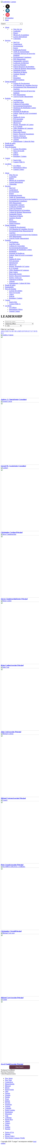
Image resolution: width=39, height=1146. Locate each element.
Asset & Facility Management (23, 96)
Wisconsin (8, 1114)
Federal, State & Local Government (25, 113)
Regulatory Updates (19, 156)
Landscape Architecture (21, 63)
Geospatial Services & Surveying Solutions (23, 199)
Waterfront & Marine (20, 72)
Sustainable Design (19, 70)
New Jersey (9, 1078)
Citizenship (17, 38)
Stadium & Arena (19, 117)
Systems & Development (21, 83)
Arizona (7, 1106)
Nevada (7, 1103)
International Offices (20, 167)
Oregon (7, 1093)
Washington (9, 1112)
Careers (7, 158)
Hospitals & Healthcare (21, 111)
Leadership (17, 31)
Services (8, 40)
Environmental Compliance (22, 57)
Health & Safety (10, 143)
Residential (17, 109)
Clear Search (19, 1067)
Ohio (6, 1091)
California (8, 1117)
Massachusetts (9, 1084)
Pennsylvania (9, 1089)
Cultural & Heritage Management (24, 68)
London (7, 1127)
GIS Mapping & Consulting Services (25, 85)
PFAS (15, 76)
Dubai (7, 1125)
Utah (6, 1116)
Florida (7, 1097)
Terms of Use (9, 1132)
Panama (7, 1129)
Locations (8, 164)
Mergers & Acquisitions (21, 35)
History (15, 33)
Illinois (7, 1088)
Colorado (8, 1108)
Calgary (7, 1123)
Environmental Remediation (22, 106)
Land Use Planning (19, 65)
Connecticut (9, 1082)
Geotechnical (17, 44)
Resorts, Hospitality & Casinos (23, 124)
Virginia (7, 1095)
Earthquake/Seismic (19, 50)
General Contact (18, 169)
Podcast (15, 154)
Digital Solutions (18, 80)
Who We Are (17, 29)
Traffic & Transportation (21, 52)
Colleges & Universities (21, 104)
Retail (15, 115)
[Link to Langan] (8, 2)
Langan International (20, 37)
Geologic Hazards (19, 74)
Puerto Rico (9, 1119)
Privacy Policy (10, 1136)
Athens (7, 1121)
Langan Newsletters (19, 149)
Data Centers (17, 130)
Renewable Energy (19, 132)
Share (7, 20)
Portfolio (8, 98)
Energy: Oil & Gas (19, 136)
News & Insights (10, 147)
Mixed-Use (17, 123)
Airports (16, 139)
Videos (15, 152)
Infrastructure (17, 121)
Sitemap (7, 1134)
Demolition (17, 78)
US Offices (17, 166)
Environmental (18, 46)
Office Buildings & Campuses (23, 128)
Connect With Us (19, 162)
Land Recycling (18, 102)
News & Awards (18, 151)
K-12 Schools (17, 126)
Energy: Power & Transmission (23, 134)
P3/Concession (18, 119)
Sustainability (9, 145)
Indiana (7, 1101)
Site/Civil (16, 42)
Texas (7, 1099)
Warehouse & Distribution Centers (24, 108)
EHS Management (19, 59)
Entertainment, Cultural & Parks (23, 141)
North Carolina (10, 1110)
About (7, 27)
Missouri (8, 1086)
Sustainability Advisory (21, 61)
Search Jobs (17, 160)
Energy (15, 48)
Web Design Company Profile (15, 1138)
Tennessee (8, 1104)
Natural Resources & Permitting (23, 67)
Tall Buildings (18, 100)
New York (8, 1080)
